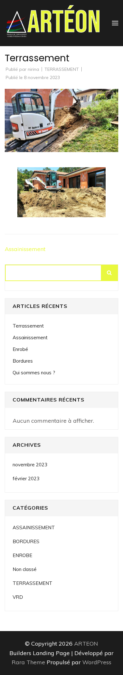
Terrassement (28, 326)
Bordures (23, 361)
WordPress (96, 662)
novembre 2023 (30, 465)
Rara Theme (29, 662)
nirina (33, 69)
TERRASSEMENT (61, 69)
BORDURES (26, 541)
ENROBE (22, 555)
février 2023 (26, 479)
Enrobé (20, 349)
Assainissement (25, 249)
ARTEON (86, 643)
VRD (18, 597)
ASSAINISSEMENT (34, 528)
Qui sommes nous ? (34, 373)
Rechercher (110, 273)
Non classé (25, 569)
